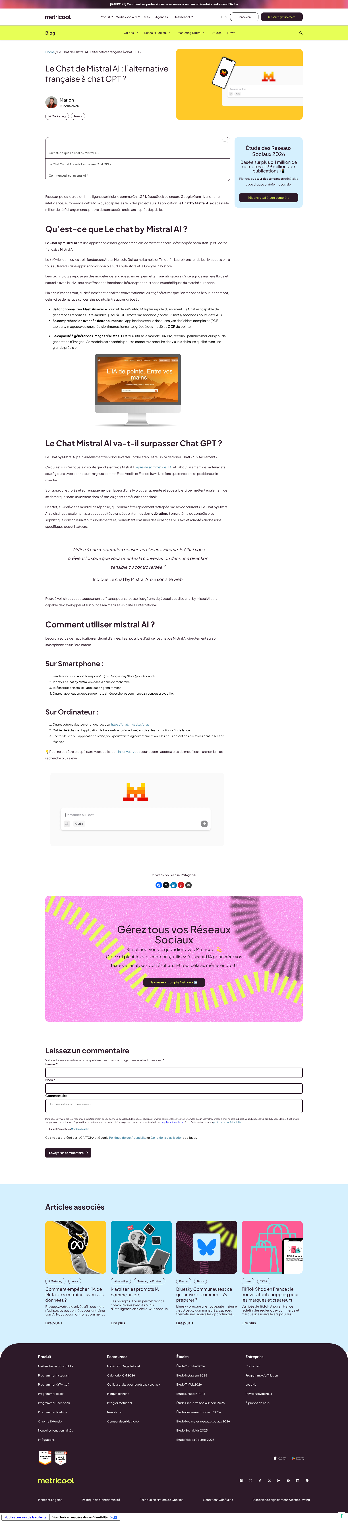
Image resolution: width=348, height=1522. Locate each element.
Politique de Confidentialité (101, 1500)
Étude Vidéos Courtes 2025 (195, 1439)
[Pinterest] (307, 1480)
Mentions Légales (80, 1129)
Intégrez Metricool (119, 1403)
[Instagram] (250, 1480)
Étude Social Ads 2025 (192, 1430)
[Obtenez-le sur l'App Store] (283, 1458)
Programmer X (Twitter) (53, 1384)
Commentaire (56, 1096)
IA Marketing (57, 116)
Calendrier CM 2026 (121, 1375)
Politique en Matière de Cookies (161, 1500)
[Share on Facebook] (159, 885)
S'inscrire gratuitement (281, 16)
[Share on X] (166, 885)
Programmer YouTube (52, 1412)
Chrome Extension (50, 1421)
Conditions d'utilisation (166, 1137)
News (231, 33)
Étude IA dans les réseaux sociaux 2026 (203, 1421)
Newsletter (114, 1412)
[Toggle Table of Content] (224, 141)
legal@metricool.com (173, 1122)
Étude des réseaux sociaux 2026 (198, 1412)
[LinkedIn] (298, 1480)
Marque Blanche (118, 1393)
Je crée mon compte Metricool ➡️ (174, 982)
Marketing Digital (189, 33)
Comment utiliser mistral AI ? (68, 175)
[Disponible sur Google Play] (301, 1458)
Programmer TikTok (51, 1393)
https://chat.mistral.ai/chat (130, 724)
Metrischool (181, 17)
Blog (50, 32)
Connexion (244, 16)
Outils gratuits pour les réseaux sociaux (133, 1384)
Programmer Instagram (54, 1375)
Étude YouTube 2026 (190, 1366)
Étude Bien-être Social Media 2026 (200, 1403)
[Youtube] (288, 1480)
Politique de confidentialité (128, 1137)
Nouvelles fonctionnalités (55, 1430)
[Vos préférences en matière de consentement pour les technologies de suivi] (341, 1515)
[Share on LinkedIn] (173, 885)
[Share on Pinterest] (181, 885)
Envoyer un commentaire (66, 1153)
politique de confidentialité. (227, 1122)
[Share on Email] (188, 885)
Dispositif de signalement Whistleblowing (281, 1500)
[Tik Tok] (260, 1480)
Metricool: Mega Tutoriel (123, 1366)
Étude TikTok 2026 (189, 1384)
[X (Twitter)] (269, 1480)
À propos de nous (257, 1403)
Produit (105, 17)
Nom (50, 1080)
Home (50, 52)
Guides (129, 33)
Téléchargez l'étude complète (268, 197)
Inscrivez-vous (129, 751)
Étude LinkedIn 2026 (190, 1393)
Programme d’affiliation (261, 1375)
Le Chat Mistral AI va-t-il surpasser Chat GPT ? (80, 164)
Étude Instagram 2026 (191, 1375)
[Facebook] (241, 1480)
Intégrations (46, 1439)
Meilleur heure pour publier (56, 1366)
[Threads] (279, 1480)
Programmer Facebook (54, 1403)
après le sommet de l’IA (153, 467)
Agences (161, 17)
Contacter (252, 1366)
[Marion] (51, 102)
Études (216, 33)
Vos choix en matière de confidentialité (80, 1517)
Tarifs (146, 17)
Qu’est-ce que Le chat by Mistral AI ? (74, 153)
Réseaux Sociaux (155, 33)
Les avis (250, 1384)
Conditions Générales (218, 1500)
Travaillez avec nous (258, 1393)
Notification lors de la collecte (25, 1517)
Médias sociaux (126, 17)
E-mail (51, 1064)
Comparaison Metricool (123, 1421)
